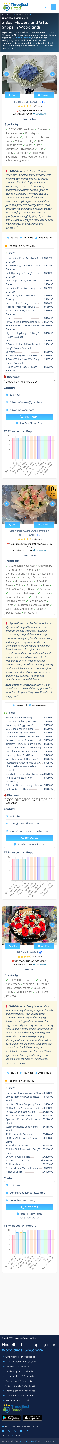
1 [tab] (25, 517)
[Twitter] (9, 1431)
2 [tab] (26, 938)
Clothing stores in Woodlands (20, 1356)
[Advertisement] (29, 1305)
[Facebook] (3, 1431)
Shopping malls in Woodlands (20, 1385)
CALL (14, 95)
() (37, 106)
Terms (17, 1435)
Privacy (6, 1435)
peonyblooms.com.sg (22, 1200)
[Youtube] (21, 1431)
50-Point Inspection (21, 37)
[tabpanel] (29, 75)
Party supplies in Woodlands (19, 1376)
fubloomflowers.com (22, 409)
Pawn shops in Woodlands (18, 1381)
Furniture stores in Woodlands (20, 1361)
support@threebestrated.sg (24, 1426)
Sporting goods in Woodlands (20, 1390)
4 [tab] (33, 517)
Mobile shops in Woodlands (19, 1371)
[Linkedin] (27, 1431)
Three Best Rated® (27, 1441)
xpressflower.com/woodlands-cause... (29, 831)
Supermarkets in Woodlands (19, 1395)
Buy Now (14, 394)
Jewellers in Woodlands (17, 1366)
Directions (40, 114)
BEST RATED (7, 14)
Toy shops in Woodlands (17, 1400)
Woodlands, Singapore (22, 1350)
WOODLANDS (22, 14)
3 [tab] (30, 517)
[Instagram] (15, 1431)
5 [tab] (34, 938)
